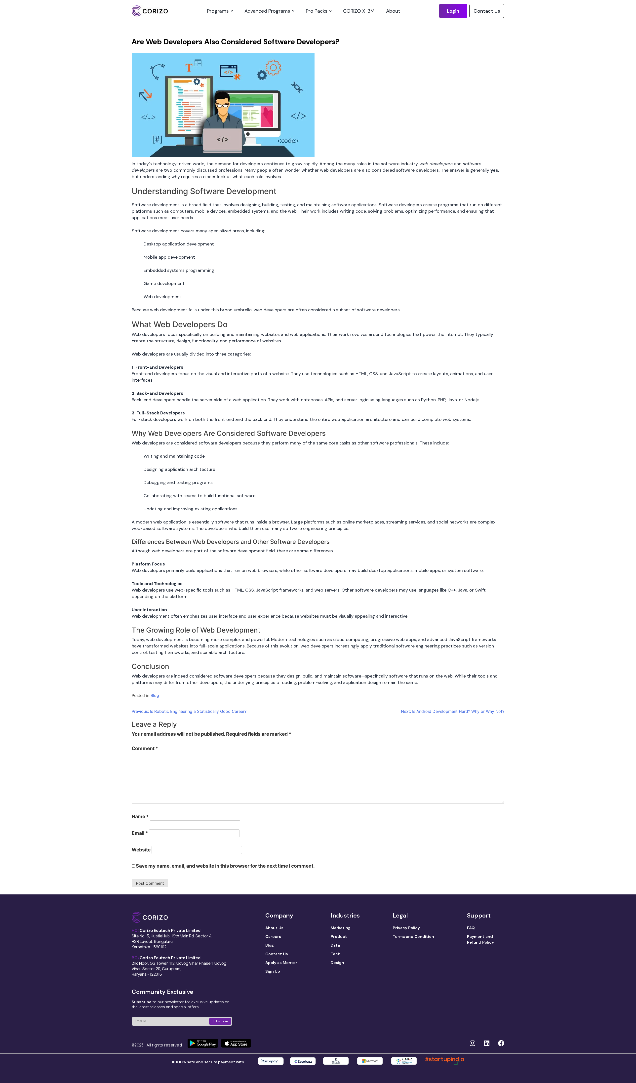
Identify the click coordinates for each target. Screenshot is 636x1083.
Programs (218, 11)
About (393, 11)
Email (140, 833)
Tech (335, 954)
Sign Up (272, 971)
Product (339, 936)
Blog (155, 695)
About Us (274, 927)
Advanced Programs (267, 11)
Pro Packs (316, 11)
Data (335, 945)
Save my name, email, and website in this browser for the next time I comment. (225, 866)
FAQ (471, 927)
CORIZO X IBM (358, 11)
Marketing (341, 927)
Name (140, 816)
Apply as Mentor (281, 962)
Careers (273, 936)
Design (337, 962)
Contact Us (487, 11)
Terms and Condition (413, 936)
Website (141, 850)
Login (453, 11)
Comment (145, 748)
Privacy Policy (406, 927)
